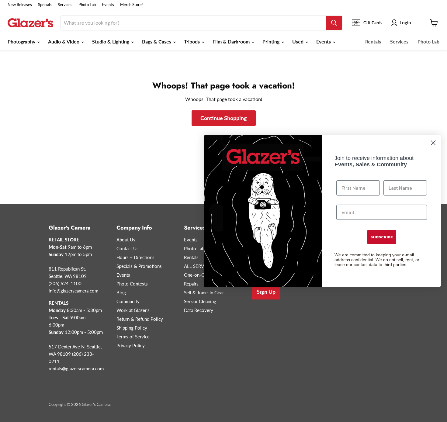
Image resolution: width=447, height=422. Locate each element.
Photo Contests (132, 283)
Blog (121, 292)
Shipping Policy (131, 327)
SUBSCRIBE (381, 237)
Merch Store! (131, 4)
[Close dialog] (433, 142)
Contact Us (127, 248)
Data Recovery (198, 310)
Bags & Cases (157, 41)
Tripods (192, 41)
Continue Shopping (223, 118)
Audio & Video (64, 41)
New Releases (20, 4)
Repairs (191, 283)
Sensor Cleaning (200, 301)
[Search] (334, 23)
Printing (271, 41)
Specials (45, 4)
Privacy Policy (130, 345)
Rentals (373, 41)
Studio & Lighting (111, 41)
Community (128, 301)
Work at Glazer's (133, 310)
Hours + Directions (135, 257)
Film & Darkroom (232, 41)
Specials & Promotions (139, 266)
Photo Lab (87, 4)
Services (65, 4)
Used (298, 41)
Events (108, 4)
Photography (22, 41)
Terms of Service (133, 336)
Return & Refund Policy (139, 319)
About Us (125, 239)
